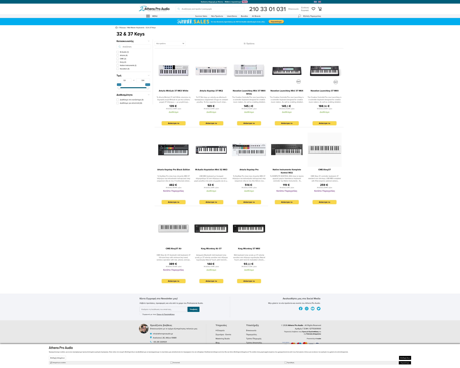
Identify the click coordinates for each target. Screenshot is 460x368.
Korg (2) (123, 62)
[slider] (119, 87)
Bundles (244, 16)
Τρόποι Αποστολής (254, 342)
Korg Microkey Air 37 (211, 248)
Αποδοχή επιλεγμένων (57, 358)
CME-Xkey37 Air (173, 248)
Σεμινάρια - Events (223, 334)
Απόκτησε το (173, 123)
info (318, 338)
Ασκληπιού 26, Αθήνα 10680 (165, 337)
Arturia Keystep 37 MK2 (211, 90)
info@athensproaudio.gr (163, 333)
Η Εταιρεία (220, 330)
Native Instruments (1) (128, 65)
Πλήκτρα (122, 27)
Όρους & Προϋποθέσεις (166, 314)
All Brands (256, 16)
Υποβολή (193, 309)
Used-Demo (232, 16)
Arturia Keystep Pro (249, 169)
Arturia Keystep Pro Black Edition (173, 169)
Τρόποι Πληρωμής (254, 338)
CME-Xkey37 (324, 169)
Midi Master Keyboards (135, 27)
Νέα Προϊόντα (217, 16)
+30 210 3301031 (160, 341)
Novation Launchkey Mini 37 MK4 (286, 90)
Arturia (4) (123, 55)
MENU (155, 16)
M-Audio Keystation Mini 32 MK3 (211, 169)
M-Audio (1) (124, 52)
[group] (230, 21)
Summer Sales (201, 16)
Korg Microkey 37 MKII (249, 248)
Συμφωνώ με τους (159, 314)
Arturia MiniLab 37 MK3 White (173, 90)
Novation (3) (124, 68)
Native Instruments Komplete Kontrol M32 (287, 171)
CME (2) (123, 58)
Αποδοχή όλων (405, 358)
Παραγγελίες (251, 334)
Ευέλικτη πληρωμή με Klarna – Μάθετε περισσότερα (221, 2)
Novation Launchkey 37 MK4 (325, 90)
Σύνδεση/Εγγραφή (305, 9)
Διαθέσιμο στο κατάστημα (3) (131, 99)
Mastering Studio (223, 338)
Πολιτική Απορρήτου (313, 334)
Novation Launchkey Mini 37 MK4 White (249, 92)
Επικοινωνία (293, 9)
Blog (217, 342)
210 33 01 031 (267, 9)
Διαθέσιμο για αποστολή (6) (131, 103)
